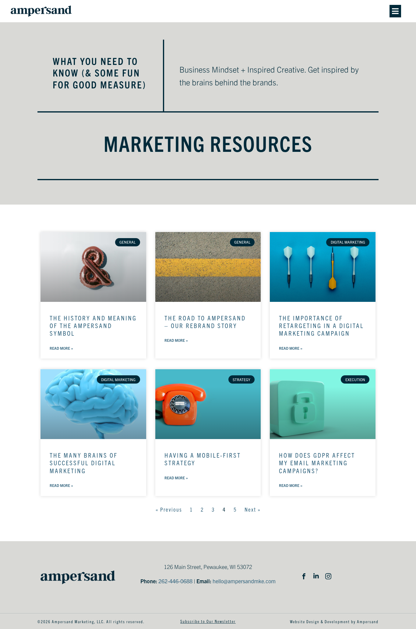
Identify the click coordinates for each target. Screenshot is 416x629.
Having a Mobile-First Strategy (202, 458)
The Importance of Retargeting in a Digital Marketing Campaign (321, 325)
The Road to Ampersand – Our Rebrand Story (205, 321)
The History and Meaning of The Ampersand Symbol (93, 325)
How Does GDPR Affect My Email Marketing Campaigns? (317, 462)
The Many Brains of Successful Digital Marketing (84, 462)
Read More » (61, 348)
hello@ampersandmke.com (244, 580)
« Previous (169, 509)
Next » (253, 509)
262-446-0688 (175, 580)
